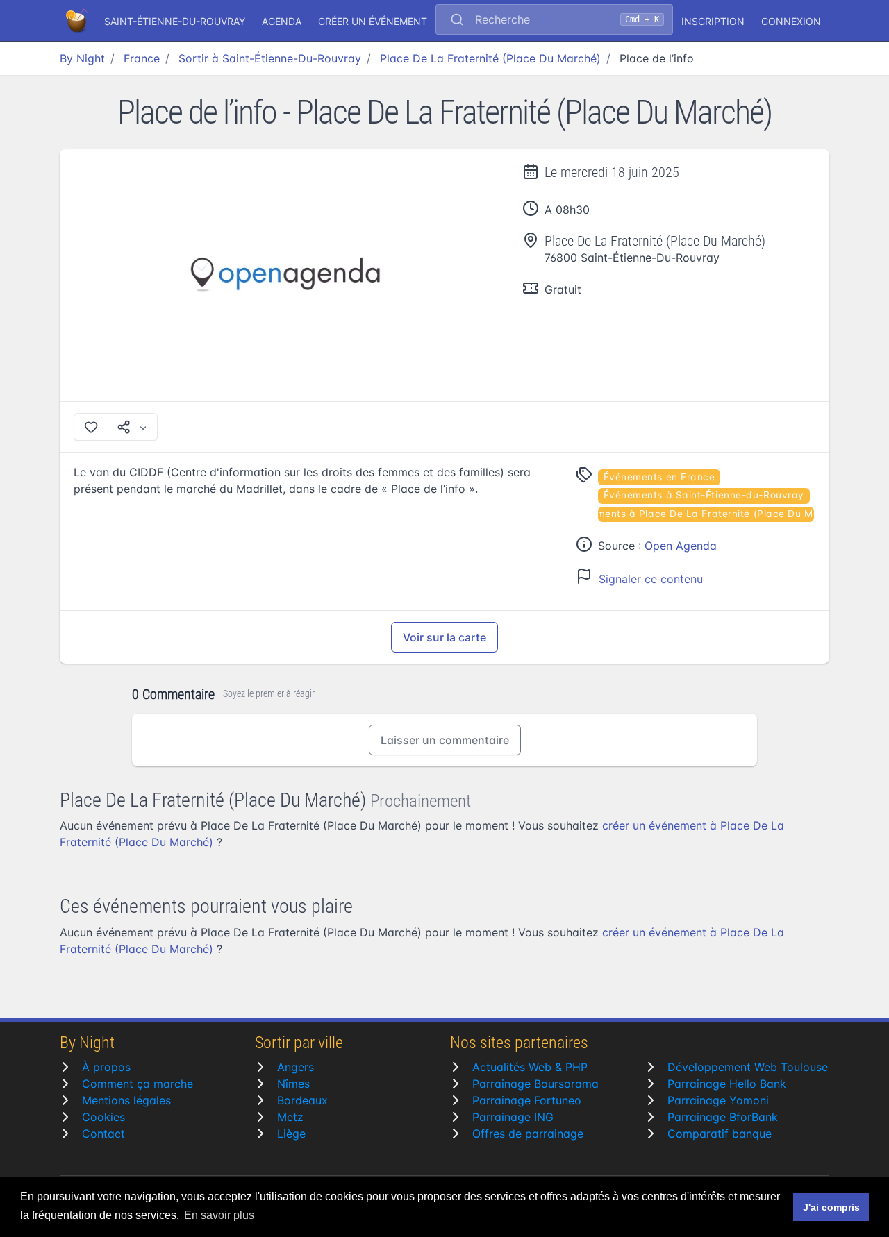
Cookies (103, 1117)
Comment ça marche (137, 1084)
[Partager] (133, 427)
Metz (290, 1117)
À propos (106, 1067)
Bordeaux (302, 1100)
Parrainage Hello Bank (726, 1084)
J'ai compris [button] (831, 1207)
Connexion (791, 21)
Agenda (281, 21)
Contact (103, 1134)
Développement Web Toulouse (747, 1067)
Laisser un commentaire (445, 740)
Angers (295, 1067)
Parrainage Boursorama (535, 1084)
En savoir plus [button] (219, 1215)
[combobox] (554, 20)
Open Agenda (681, 546)
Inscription (713, 21)
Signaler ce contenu (651, 579)
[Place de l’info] (284, 275)
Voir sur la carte (444, 637)
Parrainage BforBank (722, 1117)
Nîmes (293, 1084)
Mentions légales (126, 1100)
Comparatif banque (719, 1134)
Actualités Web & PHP (530, 1067)
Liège (291, 1134)
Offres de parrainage (527, 1134)
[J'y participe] (91, 427)
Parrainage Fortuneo (526, 1100)
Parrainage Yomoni (718, 1100)
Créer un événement (372, 21)
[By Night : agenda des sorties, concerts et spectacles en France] (78, 21)
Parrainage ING (513, 1117)
